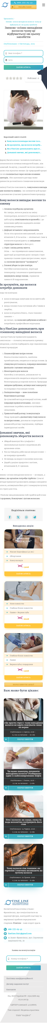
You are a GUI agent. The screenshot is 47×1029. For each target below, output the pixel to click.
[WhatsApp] (26, 517)
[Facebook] (10, 517)
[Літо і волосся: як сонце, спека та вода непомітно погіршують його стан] (23, 797)
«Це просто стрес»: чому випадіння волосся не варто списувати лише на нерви (23, 725)
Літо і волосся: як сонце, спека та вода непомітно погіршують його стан (23, 822)
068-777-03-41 (15, 929)
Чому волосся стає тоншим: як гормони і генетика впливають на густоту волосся (23, 870)
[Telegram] (34, 517)
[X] (18, 517)
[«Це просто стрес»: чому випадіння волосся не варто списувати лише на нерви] (23, 700)
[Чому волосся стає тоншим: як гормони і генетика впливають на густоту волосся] (23, 845)
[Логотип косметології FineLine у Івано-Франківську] (5, 2)
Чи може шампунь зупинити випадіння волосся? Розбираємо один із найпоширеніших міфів (23, 773)
